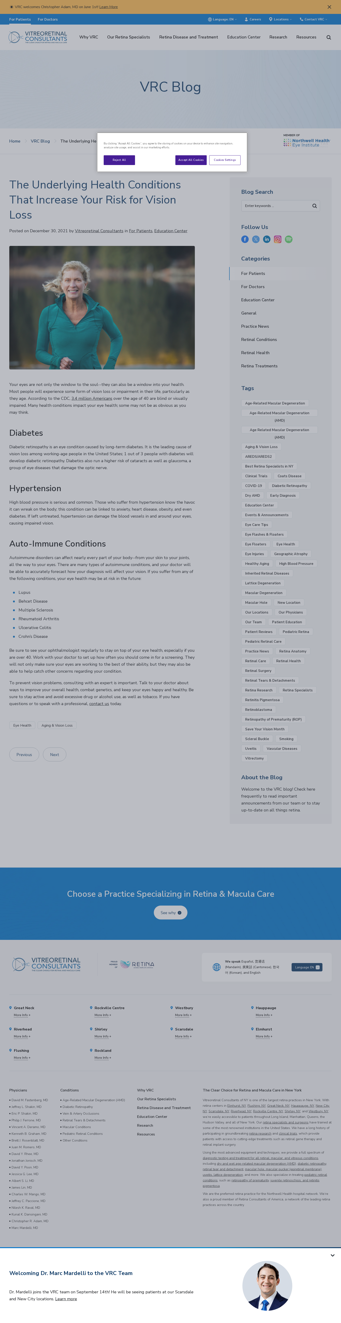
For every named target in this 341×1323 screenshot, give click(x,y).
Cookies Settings (225, 160)
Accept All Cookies (190, 160)
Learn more (66, 1299)
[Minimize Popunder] (332, 1255)
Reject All (119, 160)
